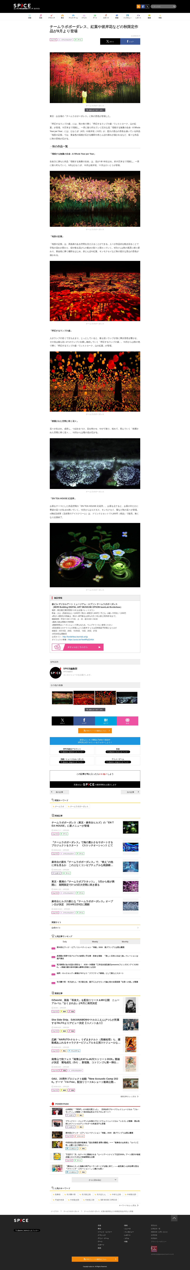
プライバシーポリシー (158, 1241)
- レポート (127, 1235)
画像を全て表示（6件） (96, 110)
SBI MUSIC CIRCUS (108, 1199)
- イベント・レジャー (104, 1232)
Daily (65, 941)
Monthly (125, 941)
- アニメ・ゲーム (103, 1238)
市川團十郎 (71, 1194)
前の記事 (59, 792)
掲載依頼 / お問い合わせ (159, 1232)
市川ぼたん (101, 1194)
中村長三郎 (89, 1199)
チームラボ (59, 806)
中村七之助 (116, 1194)
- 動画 (126, 1225)
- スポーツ (100, 1245)
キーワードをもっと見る (127, 1205)
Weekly (95, 941)
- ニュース (127, 1228)
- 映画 (99, 1248)
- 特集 (126, 1241)
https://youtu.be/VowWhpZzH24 (81, 639)
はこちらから (81, 646)
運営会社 (154, 1225)
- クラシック (101, 1235)
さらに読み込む (95, 1180)
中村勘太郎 (74, 1199)
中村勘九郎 (131, 1194)
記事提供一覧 (155, 1228)
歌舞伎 (57, 1194)
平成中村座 (59, 1199)
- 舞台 (99, 1228)
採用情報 (154, 1235)
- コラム (126, 1238)
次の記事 (130, 792)
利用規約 (154, 1238)
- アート (100, 1241)
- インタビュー (129, 1232)
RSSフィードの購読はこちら (96, 730)
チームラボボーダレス (79, 806)
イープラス (55, 1211)
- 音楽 (99, 1225)
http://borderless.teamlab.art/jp (75, 636)
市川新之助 (86, 1194)
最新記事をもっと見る (128, 1096)
